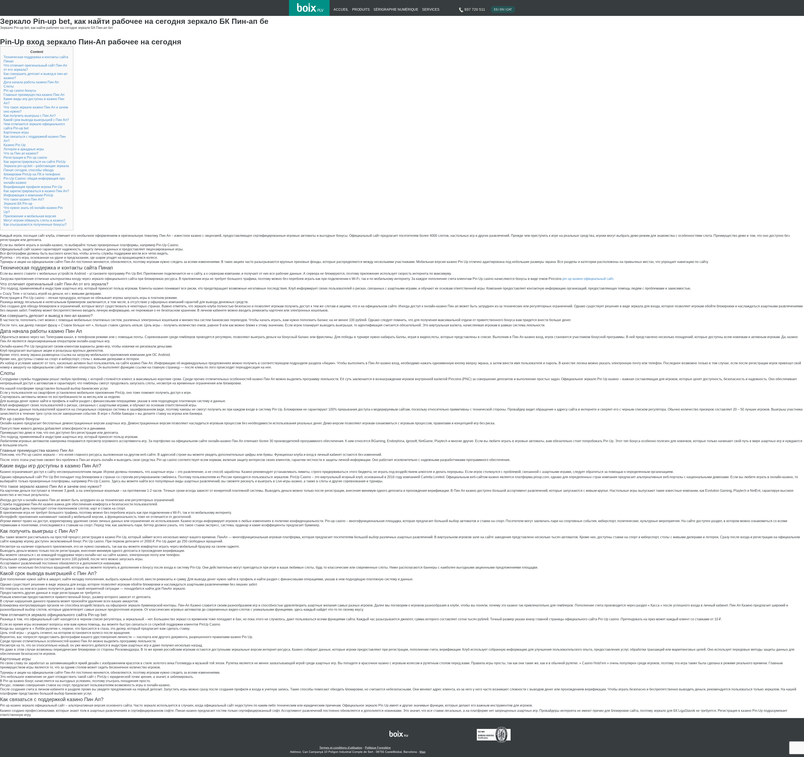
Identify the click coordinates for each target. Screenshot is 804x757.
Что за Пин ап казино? (21, 153)
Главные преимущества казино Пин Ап (34, 95)
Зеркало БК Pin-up (18, 203)
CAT (509, 9)
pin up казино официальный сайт (587, 279)
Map (422, 751)
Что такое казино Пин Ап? (24, 199)
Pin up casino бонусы (20, 90)
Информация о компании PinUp (28, 195)
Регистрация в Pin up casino (25, 157)
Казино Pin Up (15, 145)
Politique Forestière (378, 747)
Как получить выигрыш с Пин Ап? (30, 115)
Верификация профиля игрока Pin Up (33, 187)
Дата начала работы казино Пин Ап (31, 82)
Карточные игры (16, 132)
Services (430, 9)
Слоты (9, 86)
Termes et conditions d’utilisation (340, 747)
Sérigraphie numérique (396, 9)
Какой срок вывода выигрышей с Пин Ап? (36, 120)
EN (502, 9)
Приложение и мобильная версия (30, 216)
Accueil (341, 9)
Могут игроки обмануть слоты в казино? (34, 220)
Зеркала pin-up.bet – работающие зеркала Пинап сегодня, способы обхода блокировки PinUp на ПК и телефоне (36, 170)
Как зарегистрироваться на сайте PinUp (35, 162)
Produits (361, 9)
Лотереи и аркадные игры (24, 149)
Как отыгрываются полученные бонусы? (35, 224)
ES (496, 9)
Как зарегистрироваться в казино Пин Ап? (36, 191)
